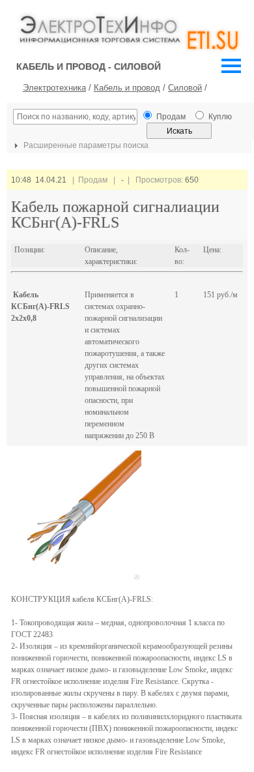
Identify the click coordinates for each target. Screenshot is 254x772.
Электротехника (54, 88)
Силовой (185, 88)
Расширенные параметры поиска (84, 145)
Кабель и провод (127, 88)
